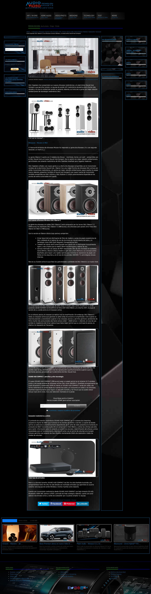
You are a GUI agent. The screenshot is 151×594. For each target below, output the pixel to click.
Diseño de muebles (66, 576)
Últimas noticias (23, 521)
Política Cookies (116, 574)
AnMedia (82, 593)
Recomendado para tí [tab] (10, 521)
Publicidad (13, 574)
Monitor (85, 32)
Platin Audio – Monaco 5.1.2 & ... (89, 544)
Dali (51, 32)
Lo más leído (33, 521)
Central (47, 32)
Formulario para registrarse (19, 578)
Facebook (56, 504)
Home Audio (70, 32)
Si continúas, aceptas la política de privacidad (64, 410)
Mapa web (13, 576)
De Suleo (55, 32)
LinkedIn (83, 504)
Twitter (44, 504)
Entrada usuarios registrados (20, 580)
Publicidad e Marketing (68, 574)
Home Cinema (78, 32)
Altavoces (35, 32)
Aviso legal (114, 576)
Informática (64, 572)
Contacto (114, 578)
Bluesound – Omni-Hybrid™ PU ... (127, 544)
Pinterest (70, 504)
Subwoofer (92, 32)
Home (28, 32)
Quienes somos (15, 572)
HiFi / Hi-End (62, 32)
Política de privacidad (118, 572)
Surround (98, 32)
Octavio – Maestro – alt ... (12, 544)
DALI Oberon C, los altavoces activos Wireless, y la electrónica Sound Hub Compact (60, 48)
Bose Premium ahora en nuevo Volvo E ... (56, 544)
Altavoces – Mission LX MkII (38, 143)
